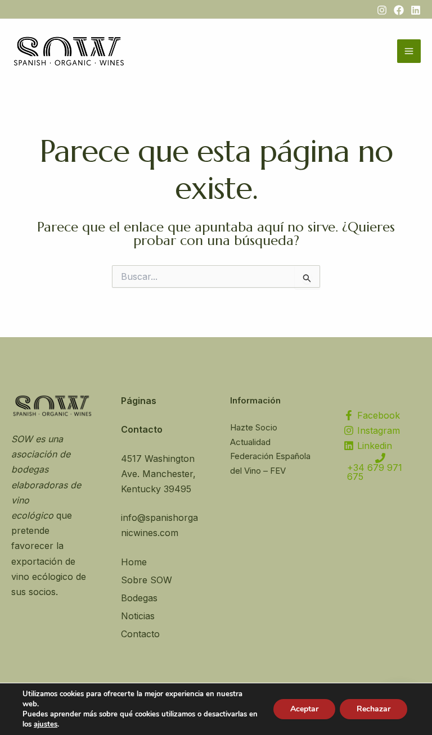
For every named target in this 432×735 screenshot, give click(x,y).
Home (134, 562)
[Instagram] (382, 10)
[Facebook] (399, 10)
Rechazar (373, 709)
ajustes (45, 724)
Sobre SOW (146, 580)
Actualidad (250, 442)
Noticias (138, 615)
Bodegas (139, 598)
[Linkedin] (416, 10)
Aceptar (304, 709)
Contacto (140, 633)
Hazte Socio (253, 427)
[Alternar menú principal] (409, 51)
